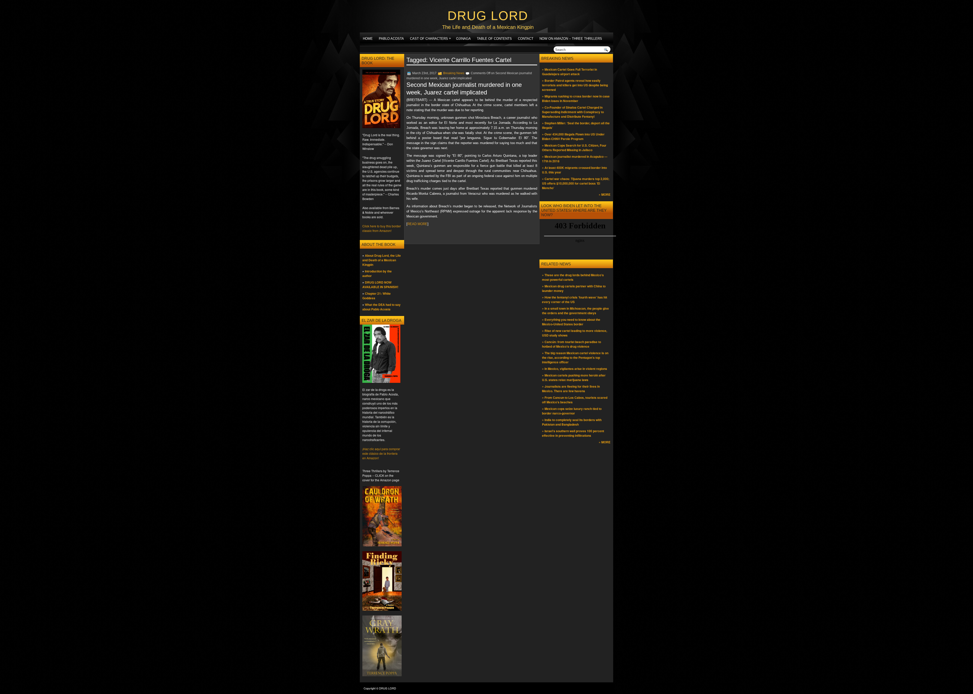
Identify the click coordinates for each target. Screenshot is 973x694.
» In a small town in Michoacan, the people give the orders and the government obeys (575, 310)
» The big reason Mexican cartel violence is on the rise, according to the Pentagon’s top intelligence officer (575, 357)
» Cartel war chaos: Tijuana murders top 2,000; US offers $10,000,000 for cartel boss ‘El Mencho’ (575, 183)
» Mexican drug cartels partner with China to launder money (574, 288)
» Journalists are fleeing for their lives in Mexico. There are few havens (571, 388)
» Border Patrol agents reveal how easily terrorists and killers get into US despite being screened (575, 85)
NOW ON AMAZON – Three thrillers (570, 39)
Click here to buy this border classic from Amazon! (381, 228)
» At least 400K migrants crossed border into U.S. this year (574, 169)
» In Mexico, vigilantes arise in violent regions (574, 368)
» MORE (604, 194)
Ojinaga (463, 39)
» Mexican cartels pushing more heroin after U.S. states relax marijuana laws (574, 377)
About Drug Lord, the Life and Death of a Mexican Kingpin (381, 260)
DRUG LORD (487, 16)
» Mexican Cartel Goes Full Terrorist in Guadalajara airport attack (569, 71)
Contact (525, 39)
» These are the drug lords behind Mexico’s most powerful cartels (573, 277)
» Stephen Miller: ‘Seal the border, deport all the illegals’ (576, 125)
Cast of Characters (430, 38)
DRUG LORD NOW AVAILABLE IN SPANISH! (380, 284)
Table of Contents (494, 39)
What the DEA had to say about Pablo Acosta (381, 306)
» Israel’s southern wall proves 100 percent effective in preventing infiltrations (573, 433)
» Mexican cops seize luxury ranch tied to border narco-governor (572, 410)
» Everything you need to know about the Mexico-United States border (571, 321)
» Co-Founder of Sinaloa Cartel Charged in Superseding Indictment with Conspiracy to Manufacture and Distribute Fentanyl (573, 112)
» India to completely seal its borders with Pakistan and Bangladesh (572, 422)
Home (368, 39)
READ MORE (417, 224)
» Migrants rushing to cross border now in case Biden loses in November (576, 98)
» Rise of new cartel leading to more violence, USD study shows (574, 333)
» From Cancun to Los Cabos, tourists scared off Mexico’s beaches (574, 399)
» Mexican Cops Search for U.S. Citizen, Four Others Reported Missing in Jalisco (574, 147)
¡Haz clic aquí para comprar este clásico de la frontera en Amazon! (381, 453)
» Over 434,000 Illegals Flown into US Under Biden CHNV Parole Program (573, 136)
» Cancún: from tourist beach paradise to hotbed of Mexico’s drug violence (571, 344)
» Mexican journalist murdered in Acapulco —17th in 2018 (574, 158)
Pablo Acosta (391, 39)
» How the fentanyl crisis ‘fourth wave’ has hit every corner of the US (574, 299)
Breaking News (453, 73)
